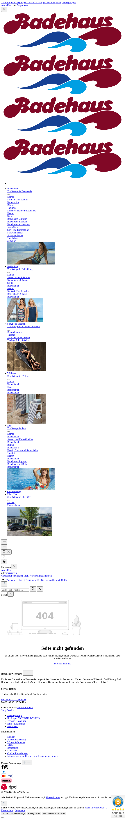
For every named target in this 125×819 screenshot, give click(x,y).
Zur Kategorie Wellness (18, 376)
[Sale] (31, 488)
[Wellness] (26, 423)
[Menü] (4, 541)
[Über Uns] (29, 535)
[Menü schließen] (8, 194)
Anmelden (6, 5)
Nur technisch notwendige (13, 813)
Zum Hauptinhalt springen (14, 2)
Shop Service (7, 710)
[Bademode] (31, 263)
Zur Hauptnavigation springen (61, 2)
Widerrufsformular (16, 742)
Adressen (34, 575)
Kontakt (11, 737)
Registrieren (22, 5)
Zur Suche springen (37, 2)
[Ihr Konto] (4, 561)
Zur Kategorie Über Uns (19, 497)
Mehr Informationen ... (96, 807)
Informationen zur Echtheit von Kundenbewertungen (32, 756)
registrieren (11, 573)
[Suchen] (6, 552)
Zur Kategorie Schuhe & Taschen (23, 326)
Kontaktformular (25, 707)
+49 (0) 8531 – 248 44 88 (13, 699)
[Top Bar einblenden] (4, 583)
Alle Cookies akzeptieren (54, 813)
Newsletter (12, 726)
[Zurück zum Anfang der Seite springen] (4, 803)
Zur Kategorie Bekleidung (20, 269)
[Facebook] (2, 768)
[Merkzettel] (3, 557)
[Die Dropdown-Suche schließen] (40, 589)
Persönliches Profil (20, 575)
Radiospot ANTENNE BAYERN (23, 718)
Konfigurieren (34, 813)
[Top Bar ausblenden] (4, 9)
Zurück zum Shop (62, 663)
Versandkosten (53, 797)
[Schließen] (2, 817)
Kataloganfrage (14, 715)
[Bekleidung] (25, 321)
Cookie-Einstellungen (17, 753)
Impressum (12, 748)
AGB (10, 745)
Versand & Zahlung (16, 721)
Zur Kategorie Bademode (19, 191)
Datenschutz (13, 750)
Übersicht (6, 575)
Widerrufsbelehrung (16, 739)
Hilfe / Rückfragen (16, 723)
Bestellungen (45, 575)
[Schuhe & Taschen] (26, 370)
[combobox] (15, 590)
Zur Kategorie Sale (16, 428)
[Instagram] (6, 768)
